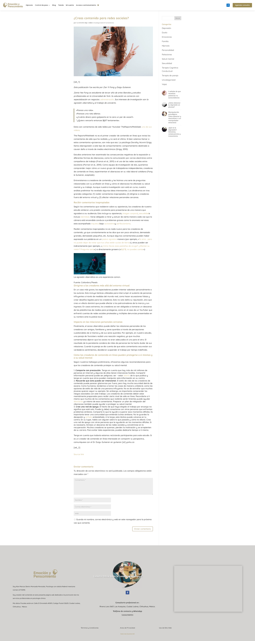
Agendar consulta (242, 5)
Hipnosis (29, 5)
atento (127, 375)
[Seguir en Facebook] (228, 5)
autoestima (109, 223)
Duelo (164, 32)
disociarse (78, 401)
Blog (54, 5)
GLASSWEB (80, 23)
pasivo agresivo (109, 239)
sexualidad (144, 213)
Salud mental (168, 59)
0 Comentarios (109, 23)
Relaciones (167, 54)
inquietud (95, 223)
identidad (85, 217)
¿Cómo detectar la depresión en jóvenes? (174, 105)
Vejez (164, 84)
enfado (88, 417)
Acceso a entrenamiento (86, 5)
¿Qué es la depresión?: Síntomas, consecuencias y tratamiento (174, 132)
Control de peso (41, 5)
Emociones (167, 37)
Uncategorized (98, 23)
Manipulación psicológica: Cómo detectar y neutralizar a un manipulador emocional (174, 117)
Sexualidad (167, 63)
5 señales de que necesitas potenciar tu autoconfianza (174, 94)
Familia (165, 41)
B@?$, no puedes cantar (132, 249)
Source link (79, 454)
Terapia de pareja (170, 75)
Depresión (166, 28)
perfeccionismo (123, 223)
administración (107, 99)
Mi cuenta (70, 5)
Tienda (61, 5)
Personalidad (168, 50)
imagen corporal (130, 213)
